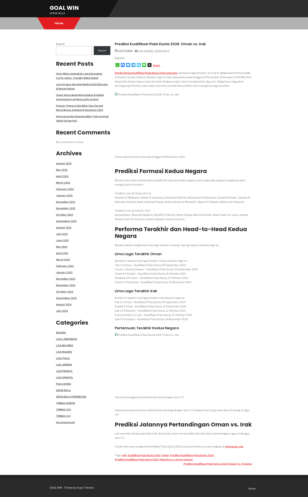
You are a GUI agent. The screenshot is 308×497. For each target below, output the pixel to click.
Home (59, 23)
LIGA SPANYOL (64, 377)
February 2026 (65, 189)
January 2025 (64, 272)
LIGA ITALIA (63, 358)
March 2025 (63, 259)
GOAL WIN (64, 8)
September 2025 (66, 221)
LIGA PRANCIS (64, 371)
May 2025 (61, 247)
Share (156, 65)
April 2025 (62, 253)
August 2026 (63, 163)
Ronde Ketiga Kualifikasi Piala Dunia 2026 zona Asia (146, 73)
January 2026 (64, 195)
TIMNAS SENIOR (65, 403)
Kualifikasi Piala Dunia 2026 (144, 455)
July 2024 (62, 311)
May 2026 (61, 170)
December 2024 (65, 279)
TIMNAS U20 (63, 409)
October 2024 (64, 291)
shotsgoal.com (234, 446)
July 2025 (62, 234)
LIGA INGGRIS (64, 352)
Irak (124, 455)
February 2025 (65, 266)
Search (60, 44)
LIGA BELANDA (64, 345)
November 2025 (65, 208)
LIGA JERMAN (64, 364)
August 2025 (63, 227)
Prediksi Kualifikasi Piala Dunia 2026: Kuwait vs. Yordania (217, 464)
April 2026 (62, 176)
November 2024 (65, 285)
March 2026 (63, 182)
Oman (165, 455)
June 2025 (62, 240)
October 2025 (64, 215)
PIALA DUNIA (145, 51)
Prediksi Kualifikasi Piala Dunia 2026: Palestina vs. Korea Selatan (154, 459)
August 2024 (63, 304)
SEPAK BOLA (162, 51)
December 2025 (65, 202)
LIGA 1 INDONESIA (66, 339)
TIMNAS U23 (63, 416)
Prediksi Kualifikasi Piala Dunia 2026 (192, 455)
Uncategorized (65, 422)
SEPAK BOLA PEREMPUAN (71, 397)
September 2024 (66, 298)
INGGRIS (61, 332)
